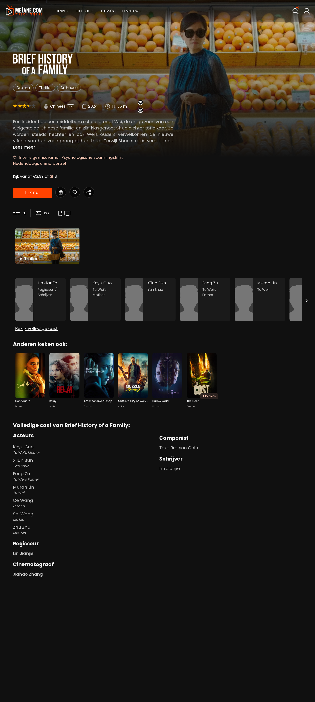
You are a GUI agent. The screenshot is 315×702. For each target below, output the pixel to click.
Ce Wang (23, 503)
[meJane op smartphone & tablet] (61, 214)
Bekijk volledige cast (36, 328)
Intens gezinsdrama (39, 157)
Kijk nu (32, 192)
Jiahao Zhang (28, 574)
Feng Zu (26, 476)
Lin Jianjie (23, 553)
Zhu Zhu (21, 529)
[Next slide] (306, 300)
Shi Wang (23, 516)
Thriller (45, 87)
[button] (61, 10)
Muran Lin (23, 489)
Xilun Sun (23, 463)
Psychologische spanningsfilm (91, 157)
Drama (23, 87)
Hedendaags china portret (40, 163)
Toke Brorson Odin (178, 448)
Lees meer (24, 147)
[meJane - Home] (24, 11)
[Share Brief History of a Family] (88, 192)
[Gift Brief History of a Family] (60, 192)
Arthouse (69, 87)
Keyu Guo (26, 449)
